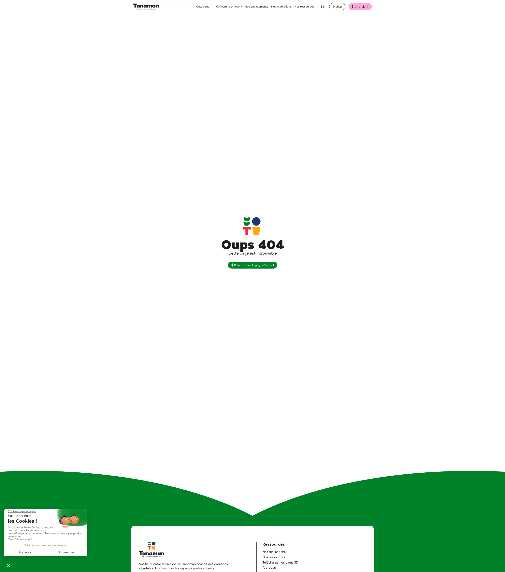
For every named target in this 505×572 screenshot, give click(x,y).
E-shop (337, 6)
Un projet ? (361, 6)
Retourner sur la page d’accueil (254, 265)
